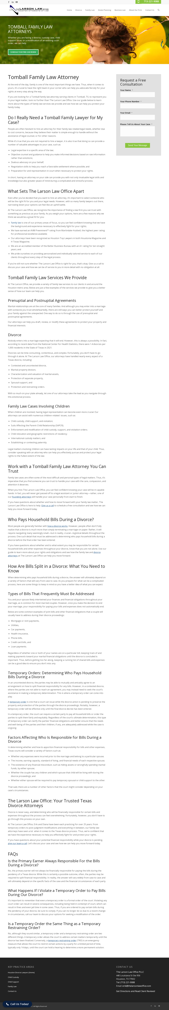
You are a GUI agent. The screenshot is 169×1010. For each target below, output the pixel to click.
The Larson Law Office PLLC (130, 971)
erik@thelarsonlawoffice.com (136, 985)
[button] (17, 1004)
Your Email (126, 113)
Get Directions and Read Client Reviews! (135, 991)
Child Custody (13, 977)
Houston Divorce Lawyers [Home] (21, 972)
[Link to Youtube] (17, 2)
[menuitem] (69, 10)
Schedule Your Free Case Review (23, 52)
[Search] (158, 10)
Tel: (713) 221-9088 (125, 982)
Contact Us (12, 991)
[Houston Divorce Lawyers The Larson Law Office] (29, 10)
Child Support (13, 982)
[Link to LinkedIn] (13, 2)
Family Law (12, 986)
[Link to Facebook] (9, 2)
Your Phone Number (130, 101)
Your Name (126, 90)
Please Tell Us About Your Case (136, 124)
